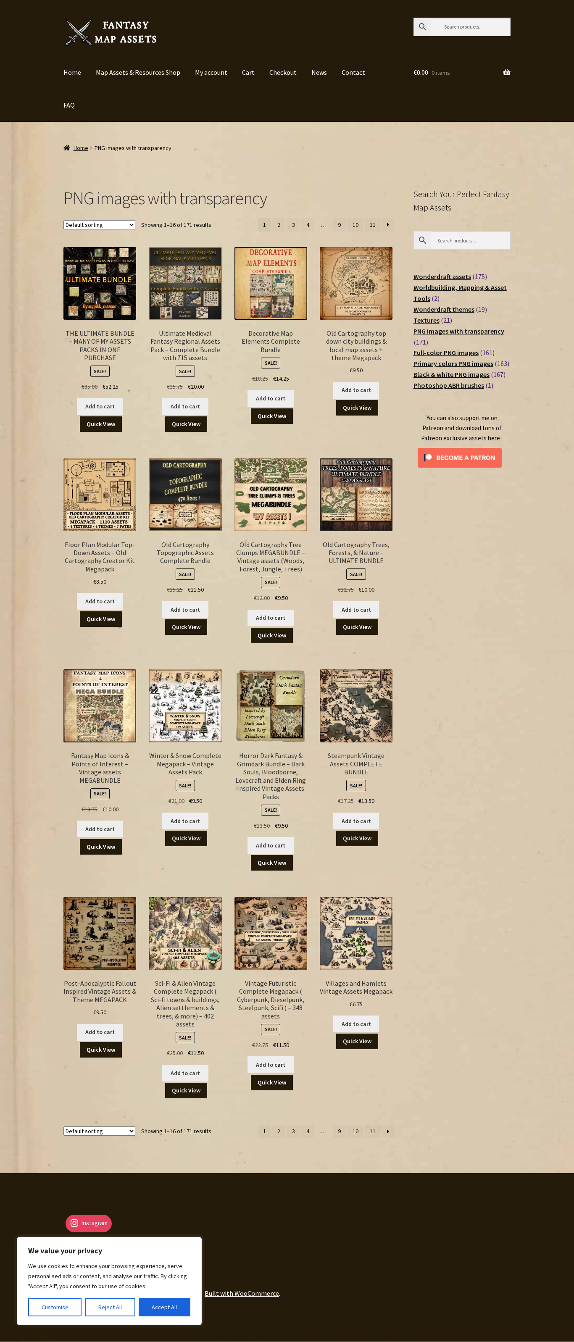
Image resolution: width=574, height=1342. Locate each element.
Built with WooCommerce (242, 1293)
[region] (109, 1281)
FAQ (69, 105)
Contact (353, 72)
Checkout (283, 72)
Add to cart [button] (100, 406)
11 (373, 225)
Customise (55, 1307)
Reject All (110, 1307)
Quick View (101, 424)
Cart (248, 72)
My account (211, 72)
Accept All (164, 1307)
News (319, 72)
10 (355, 225)
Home (72, 72)
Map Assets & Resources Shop (138, 72)
